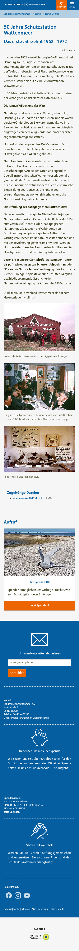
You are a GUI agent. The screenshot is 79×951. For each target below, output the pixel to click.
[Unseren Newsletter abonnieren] (39, 639)
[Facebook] (8, 898)
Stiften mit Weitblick (39, 845)
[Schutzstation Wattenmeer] (25, 4)
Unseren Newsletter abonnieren (40, 653)
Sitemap (25, 909)
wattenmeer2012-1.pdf (27, 498)
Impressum (43, 909)
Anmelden (17, 673)
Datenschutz (57, 909)
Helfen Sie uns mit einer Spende (39, 751)
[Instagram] (17, 898)
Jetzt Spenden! (12, 812)
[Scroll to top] (70, 942)
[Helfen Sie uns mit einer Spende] (39, 737)
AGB (34, 909)
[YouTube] (26, 898)
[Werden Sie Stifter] (39, 831)
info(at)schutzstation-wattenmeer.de (30, 718)
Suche (16, 909)
